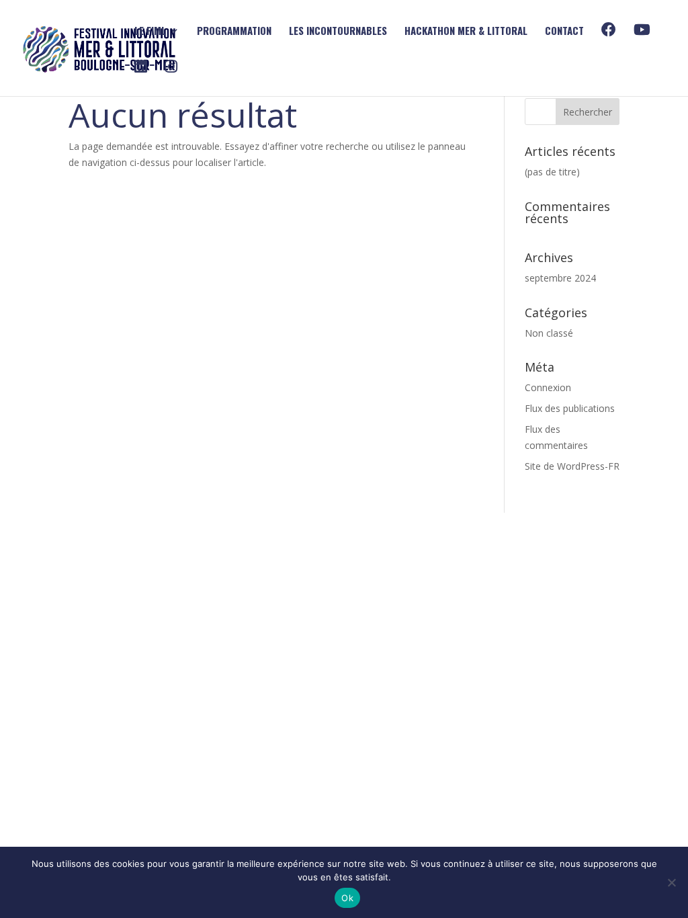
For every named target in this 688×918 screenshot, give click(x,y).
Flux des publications (570, 408)
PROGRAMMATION (234, 32)
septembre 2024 (560, 278)
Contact (564, 32)
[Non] (671, 882)
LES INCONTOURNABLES (338, 32)
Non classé (549, 333)
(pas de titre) (552, 171)
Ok (347, 897)
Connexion (548, 387)
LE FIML (150, 32)
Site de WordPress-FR (572, 466)
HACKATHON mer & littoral (465, 32)
